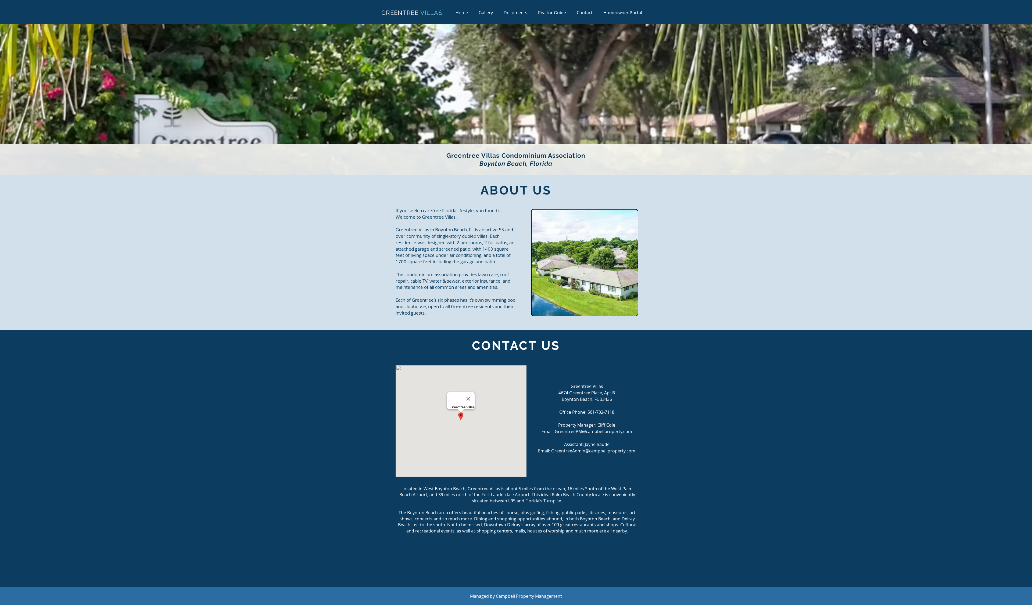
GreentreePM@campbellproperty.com (593, 431)
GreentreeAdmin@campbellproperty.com (593, 451)
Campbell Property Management (529, 596)
